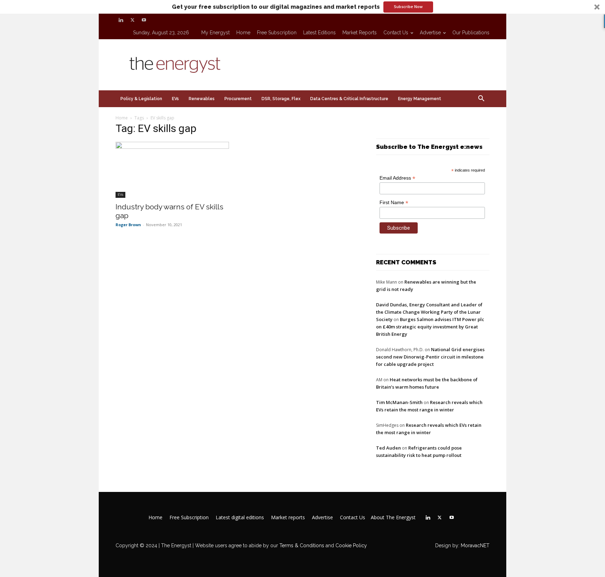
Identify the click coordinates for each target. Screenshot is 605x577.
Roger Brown (128, 224)
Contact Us (395, 32)
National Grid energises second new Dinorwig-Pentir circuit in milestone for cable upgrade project (430, 356)
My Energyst (215, 32)
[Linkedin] (121, 20)
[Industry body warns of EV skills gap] (172, 170)
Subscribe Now (408, 6)
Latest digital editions (240, 517)
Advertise (430, 32)
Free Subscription (277, 32)
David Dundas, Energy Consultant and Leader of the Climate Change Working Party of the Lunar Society (429, 311)
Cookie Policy (351, 545)
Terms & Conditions (301, 545)
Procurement (238, 98)
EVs (175, 98)
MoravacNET (475, 545)
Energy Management (419, 98)
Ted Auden (388, 448)
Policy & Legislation (141, 98)
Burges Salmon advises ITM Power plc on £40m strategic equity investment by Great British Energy (430, 326)
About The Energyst (393, 517)
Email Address (397, 178)
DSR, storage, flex (281, 98)
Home (243, 32)
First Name (394, 202)
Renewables (202, 98)
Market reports (359, 32)
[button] (302, 7)
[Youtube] (144, 20)
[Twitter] (132, 20)
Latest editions (319, 32)
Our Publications (470, 32)
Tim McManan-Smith (399, 402)
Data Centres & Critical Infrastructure (349, 98)
